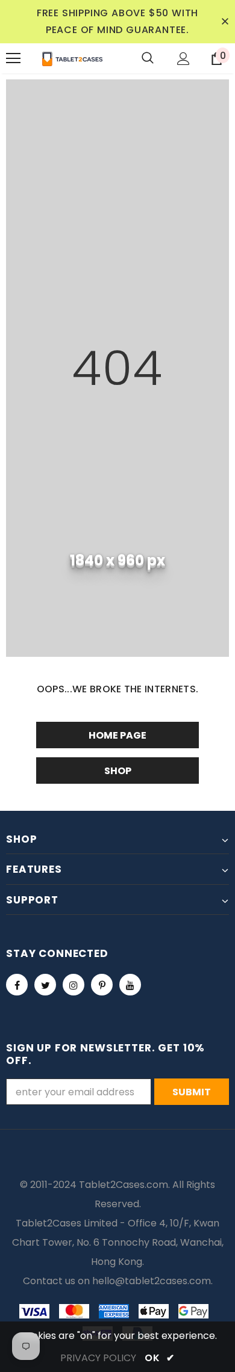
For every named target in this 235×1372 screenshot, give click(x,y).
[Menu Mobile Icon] (13, 58)
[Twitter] (45, 984)
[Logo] (72, 58)
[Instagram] (73, 984)
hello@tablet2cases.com (151, 1281)
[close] (225, 22)
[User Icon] (183, 58)
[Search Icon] (148, 58)
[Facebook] (17, 984)
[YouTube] (130, 984)
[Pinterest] (102, 984)
